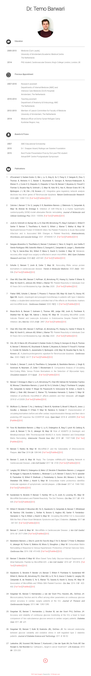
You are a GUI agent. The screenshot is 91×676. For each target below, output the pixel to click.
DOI (48, 198)
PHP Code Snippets (37, 674)
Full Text (33, 198)
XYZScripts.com (55, 674)
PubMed (41, 198)
